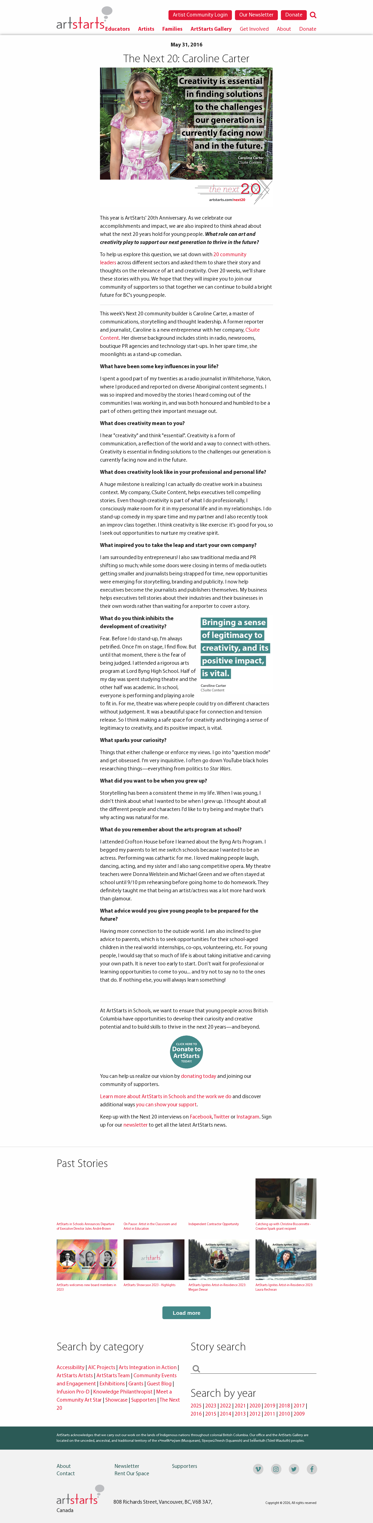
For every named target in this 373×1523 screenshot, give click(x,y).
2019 (269, 1406)
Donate (293, 15)
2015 (210, 1414)
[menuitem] (117, 29)
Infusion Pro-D (73, 1392)
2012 (255, 1414)
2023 (210, 1406)
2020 (255, 1406)
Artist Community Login (200, 15)
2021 (240, 1406)
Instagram (247, 1117)
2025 (196, 1406)
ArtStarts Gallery (211, 29)
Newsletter (126, 1466)
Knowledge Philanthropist (122, 1392)
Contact (66, 1474)
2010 (284, 1414)
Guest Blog (159, 1384)
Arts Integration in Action (148, 1367)
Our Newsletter (256, 15)
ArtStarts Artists (75, 1376)
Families (172, 29)
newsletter (135, 1125)
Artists (146, 29)
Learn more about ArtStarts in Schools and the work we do (165, 1096)
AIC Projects (101, 1367)
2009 (299, 1414)
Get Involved (254, 29)
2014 (225, 1414)
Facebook (201, 1117)
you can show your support (166, 1105)
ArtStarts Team (113, 1376)
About (284, 29)
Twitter (222, 1117)
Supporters (143, 1400)
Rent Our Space (131, 1474)
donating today (198, 1076)
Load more (186, 1313)
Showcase (116, 1400)
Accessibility (71, 1367)
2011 (269, 1414)
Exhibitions (112, 1384)
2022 (225, 1406)
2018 (284, 1406)
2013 (240, 1414)
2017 (299, 1406)
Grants (135, 1384)
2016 (196, 1414)
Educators (117, 29)
